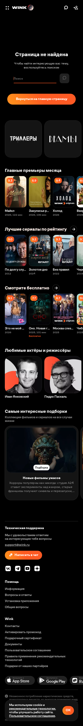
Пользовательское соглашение (32, 716)
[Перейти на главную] (37, 7)
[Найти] (66, 7)
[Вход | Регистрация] (75, 7)
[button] (7, 7)
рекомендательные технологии (32, 708)
